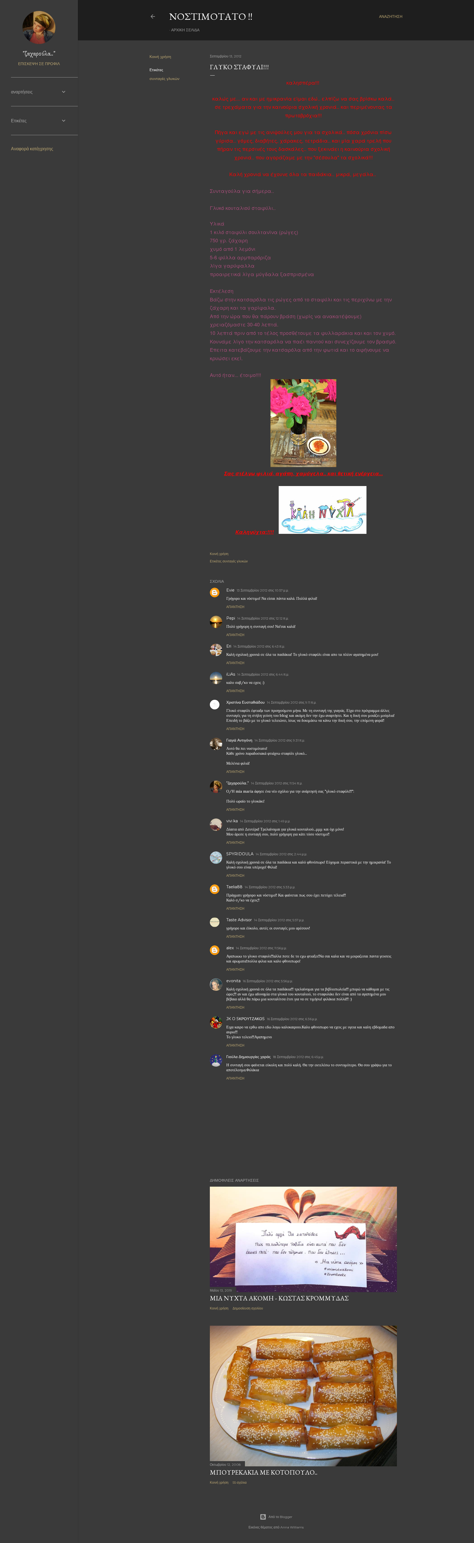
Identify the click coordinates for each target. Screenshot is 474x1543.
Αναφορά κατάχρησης (32, 148)
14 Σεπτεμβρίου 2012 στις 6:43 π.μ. (259, 646)
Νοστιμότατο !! (210, 16)
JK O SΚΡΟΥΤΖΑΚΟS (245, 1018)
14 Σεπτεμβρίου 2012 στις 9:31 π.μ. (280, 740)
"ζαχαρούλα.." (237, 783)
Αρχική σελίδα (185, 29)
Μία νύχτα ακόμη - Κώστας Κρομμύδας (279, 1298)
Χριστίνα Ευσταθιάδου (245, 702)
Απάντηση (235, 607)
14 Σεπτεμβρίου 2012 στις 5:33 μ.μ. (270, 887)
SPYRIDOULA (239, 853)
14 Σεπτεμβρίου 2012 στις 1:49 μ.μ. (265, 821)
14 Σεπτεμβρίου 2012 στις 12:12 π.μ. (263, 618)
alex (230, 947)
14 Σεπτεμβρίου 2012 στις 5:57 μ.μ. (279, 920)
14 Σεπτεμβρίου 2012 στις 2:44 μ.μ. (281, 854)
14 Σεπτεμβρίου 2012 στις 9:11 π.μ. (292, 702)
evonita (233, 980)
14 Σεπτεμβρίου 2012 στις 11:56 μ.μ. (261, 948)
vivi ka (232, 820)
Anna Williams (292, 1527)
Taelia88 (234, 886)
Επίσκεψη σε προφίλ (39, 63)
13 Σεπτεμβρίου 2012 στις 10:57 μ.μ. (263, 590)
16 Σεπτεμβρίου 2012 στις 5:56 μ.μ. (268, 981)
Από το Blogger (280, 1517)
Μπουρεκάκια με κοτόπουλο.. (263, 1472)
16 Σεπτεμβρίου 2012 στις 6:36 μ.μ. (292, 1019)
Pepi (230, 618)
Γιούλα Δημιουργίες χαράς (248, 1056)
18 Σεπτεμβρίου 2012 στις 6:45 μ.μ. (298, 1057)
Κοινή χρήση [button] (160, 56)
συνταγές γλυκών (164, 78)
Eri (228, 646)
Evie (230, 590)
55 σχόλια (240, 1482)
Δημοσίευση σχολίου (248, 1308)
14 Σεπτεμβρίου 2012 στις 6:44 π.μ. (263, 674)
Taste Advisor (239, 919)
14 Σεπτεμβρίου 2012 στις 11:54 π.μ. (277, 783)
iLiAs (230, 674)
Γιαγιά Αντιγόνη (239, 740)
